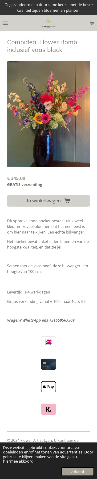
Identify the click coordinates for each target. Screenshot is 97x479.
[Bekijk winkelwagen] (92, 23)
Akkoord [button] (77, 471)
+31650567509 (62, 320)
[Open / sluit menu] (5, 23)
